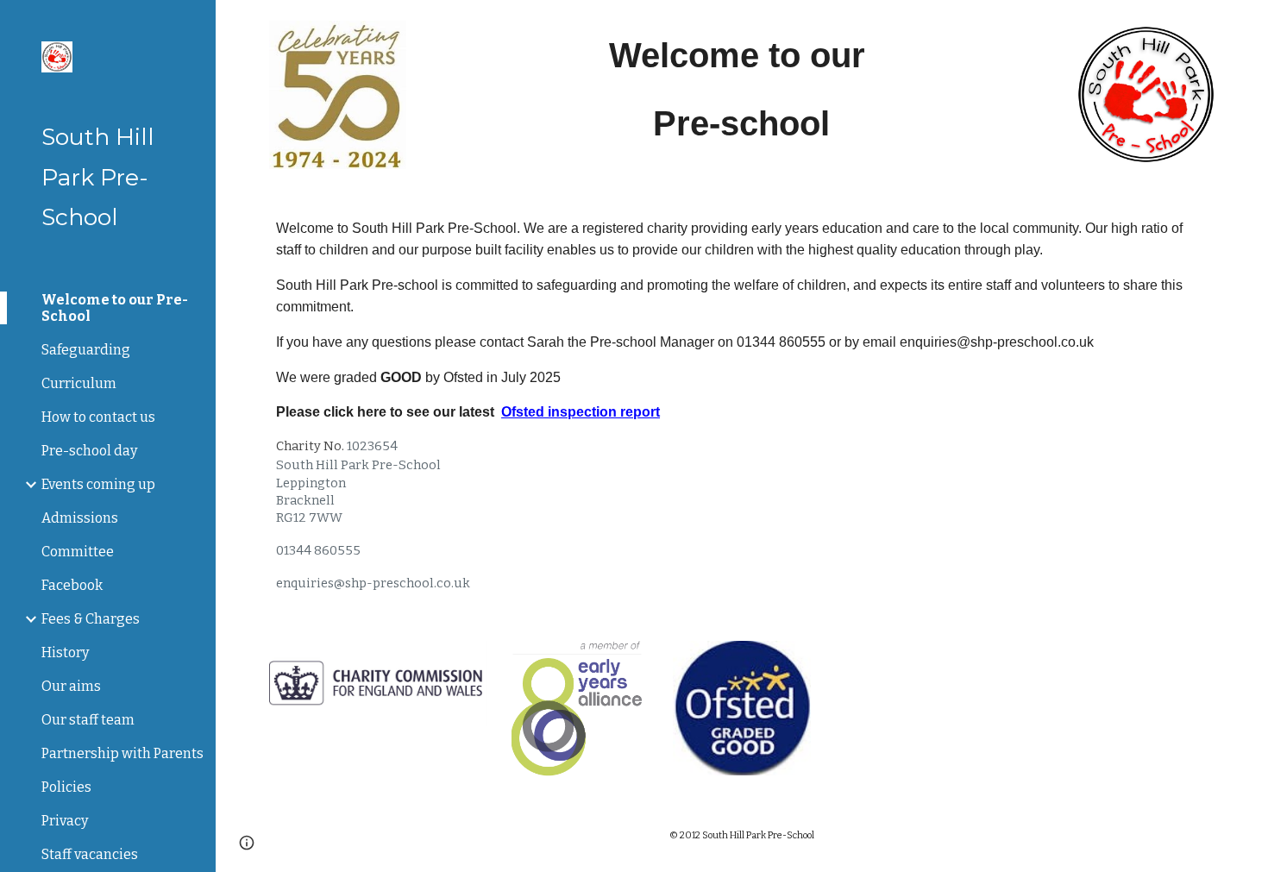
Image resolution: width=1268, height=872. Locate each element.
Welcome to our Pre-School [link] (114, 308)
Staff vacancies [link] (89, 854)
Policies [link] (66, 787)
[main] (741, 89)
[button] (1247, 24)
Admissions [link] (79, 518)
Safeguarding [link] (85, 350)
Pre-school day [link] (89, 450)
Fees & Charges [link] (90, 619)
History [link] (65, 652)
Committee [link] (77, 551)
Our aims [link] (71, 686)
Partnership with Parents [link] (122, 753)
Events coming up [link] (98, 484)
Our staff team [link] (88, 720)
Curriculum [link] (78, 383)
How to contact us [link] (98, 417)
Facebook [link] (72, 585)
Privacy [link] (64, 820)
